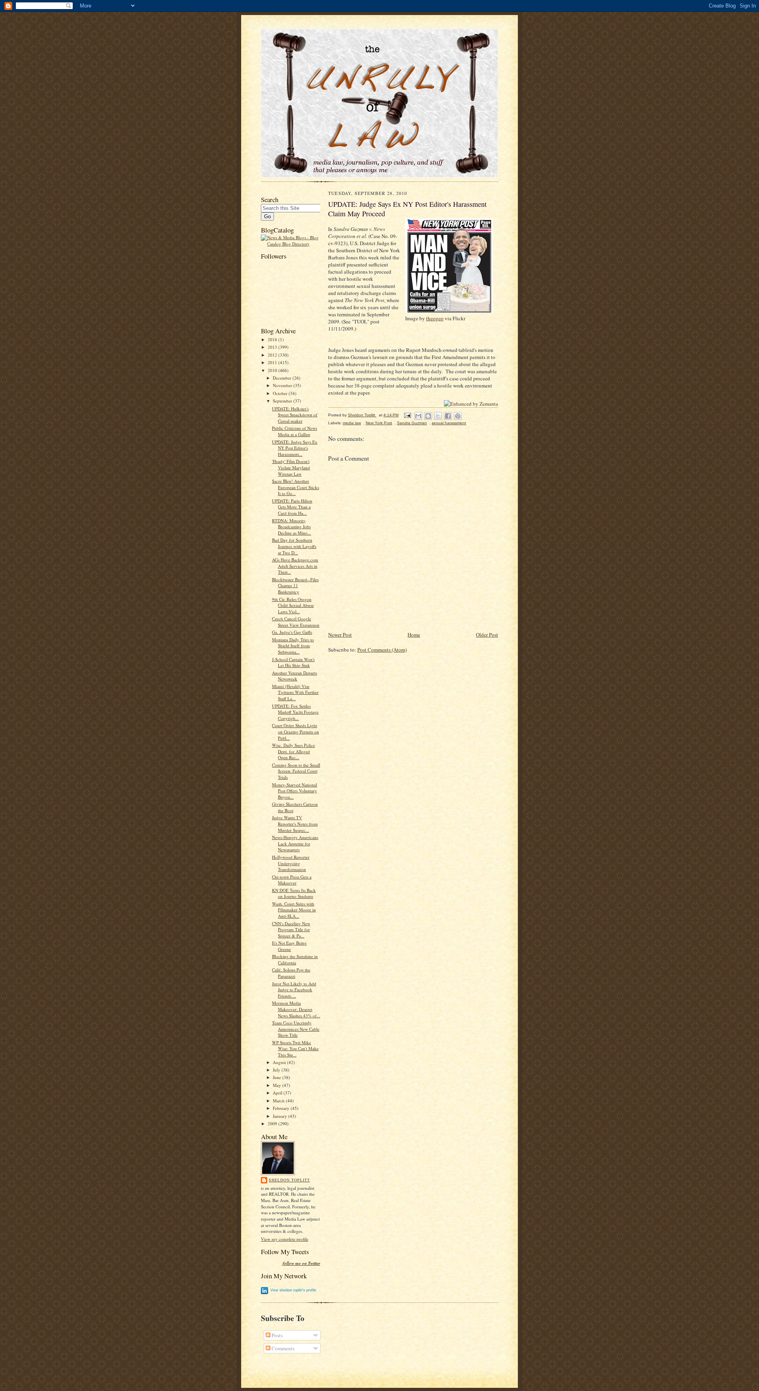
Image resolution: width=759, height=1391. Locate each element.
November (283, 385)
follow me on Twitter (301, 1263)
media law (352, 423)
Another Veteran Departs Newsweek (294, 676)
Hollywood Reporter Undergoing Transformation (291, 863)
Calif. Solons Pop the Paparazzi (291, 973)
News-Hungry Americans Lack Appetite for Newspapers (295, 843)
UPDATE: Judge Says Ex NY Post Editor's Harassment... (294, 448)
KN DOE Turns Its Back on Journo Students (294, 893)
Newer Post (340, 634)
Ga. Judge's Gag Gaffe (292, 632)
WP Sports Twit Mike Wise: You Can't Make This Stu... (295, 1048)
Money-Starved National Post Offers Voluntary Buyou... (294, 791)
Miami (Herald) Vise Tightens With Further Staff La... (295, 692)
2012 (273, 355)
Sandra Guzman (412, 423)
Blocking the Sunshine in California (295, 959)
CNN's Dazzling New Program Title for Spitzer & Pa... (291, 929)
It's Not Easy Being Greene (289, 946)
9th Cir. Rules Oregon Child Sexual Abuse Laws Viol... (293, 605)
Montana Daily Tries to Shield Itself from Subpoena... (293, 646)
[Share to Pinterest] (458, 416)
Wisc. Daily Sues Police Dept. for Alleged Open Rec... (293, 751)
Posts (276, 1335)
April (278, 1093)
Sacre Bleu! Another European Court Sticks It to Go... (295, 487)
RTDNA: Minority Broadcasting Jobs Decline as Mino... (291, 527)
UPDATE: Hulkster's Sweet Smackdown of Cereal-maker (294, 415)
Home (414, 634)
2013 (273, 347)
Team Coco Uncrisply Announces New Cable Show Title (295, 1029)
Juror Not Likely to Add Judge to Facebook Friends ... (294, 990)
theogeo (435, 318)
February (282, 1108)
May (277, 1085)
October (281, 393)
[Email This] (418, 416)
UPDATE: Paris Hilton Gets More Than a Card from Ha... (292, 507)
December (283, 378)
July (277, 1070)
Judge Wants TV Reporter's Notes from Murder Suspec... (295, 824)
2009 (273, 1123)
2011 (273, 362)
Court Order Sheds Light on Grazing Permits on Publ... (295, 731)
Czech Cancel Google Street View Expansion (295, 622)
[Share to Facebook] (448, 416)
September (283, 401)
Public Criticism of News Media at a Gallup (294, 431)
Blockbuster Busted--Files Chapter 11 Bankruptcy (295, 585)
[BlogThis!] (428, 416)
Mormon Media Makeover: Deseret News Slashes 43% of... (296, 1009)
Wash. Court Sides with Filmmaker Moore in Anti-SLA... (294, 910)
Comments (282, 1348)
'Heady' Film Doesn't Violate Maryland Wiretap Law (291, 467)
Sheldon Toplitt (289, 1180)
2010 (273, 370)
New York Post (379, 423)
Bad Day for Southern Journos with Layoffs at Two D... (294, 546)
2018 (273, 339)
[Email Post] (407, 415)
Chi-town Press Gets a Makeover (292, 880)
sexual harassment (449, 423)
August (280, 1062)
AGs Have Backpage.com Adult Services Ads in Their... (295, 566)
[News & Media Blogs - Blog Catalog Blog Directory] (290, 244)
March (279, 1101)
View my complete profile (284, 1239)
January (280, 1116)
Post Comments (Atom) (382, 649)
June (277, 1077)
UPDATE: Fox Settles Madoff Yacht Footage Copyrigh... (295, 712)
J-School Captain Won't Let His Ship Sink (293, 662)
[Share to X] (438, 416)
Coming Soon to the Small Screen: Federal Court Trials (296, 771)
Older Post (487, 634)
